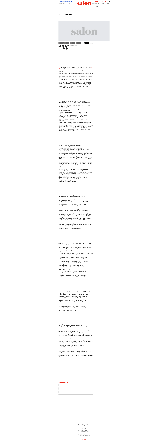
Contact (81, 425)
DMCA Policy (84, 439)
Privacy (85, 425)
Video (108, 3)
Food (75, 3)
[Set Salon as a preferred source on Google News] (86, 43)
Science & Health (95, 3)
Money (103, 3)
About (83, 424)
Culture (69, 3)
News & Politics (62, 3)
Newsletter (97, 1)
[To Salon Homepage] (84, 2)
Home (79, 424)
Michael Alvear (64, 373)
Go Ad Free (84, 428)
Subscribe (62, 1)
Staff (87, 424)
